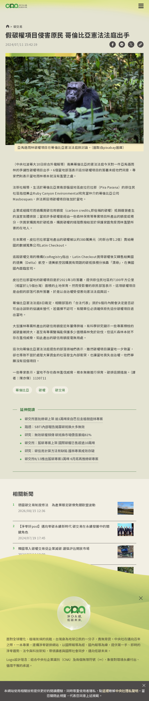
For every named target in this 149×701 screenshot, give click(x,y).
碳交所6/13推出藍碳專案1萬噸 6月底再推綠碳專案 (61, 458)
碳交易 (18, 26)
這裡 (105, 690)
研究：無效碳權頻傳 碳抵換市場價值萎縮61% (58, 434)
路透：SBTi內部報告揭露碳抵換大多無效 (55, 426)
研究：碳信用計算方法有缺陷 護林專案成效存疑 (59, 450)
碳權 (42, 390)
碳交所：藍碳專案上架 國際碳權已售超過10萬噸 (60, 442)
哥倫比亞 (22, 390)
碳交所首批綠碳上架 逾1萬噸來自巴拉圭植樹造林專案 (64, 418)
